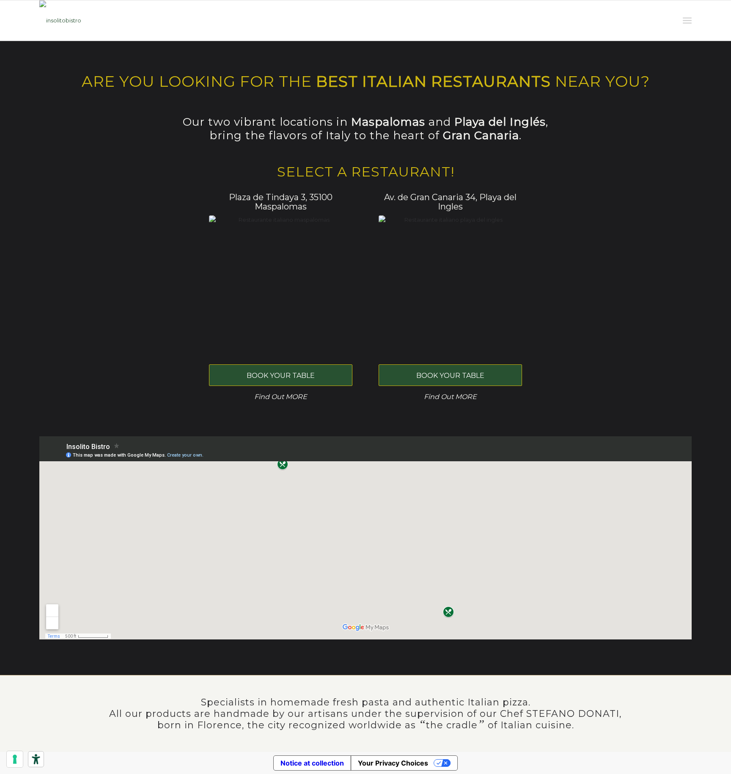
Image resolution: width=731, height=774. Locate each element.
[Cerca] (667, 20)
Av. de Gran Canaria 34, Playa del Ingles (450, 202)
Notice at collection (312, 763)
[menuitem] (667, 20)
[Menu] (687, 20)
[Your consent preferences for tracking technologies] (15, 759)
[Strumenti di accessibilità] (36, 759)
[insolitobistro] (60, 20)
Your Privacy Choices (393, 763)
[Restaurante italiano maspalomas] (280, 287)
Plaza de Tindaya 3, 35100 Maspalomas (281, 202)
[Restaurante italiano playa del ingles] (450, 287)
